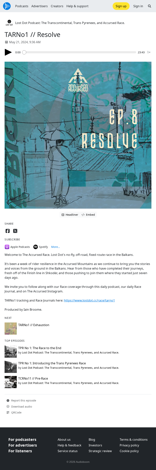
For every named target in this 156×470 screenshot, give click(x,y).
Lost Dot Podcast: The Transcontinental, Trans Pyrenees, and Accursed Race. (70, 23)
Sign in (138, 6)
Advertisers (39, 6)
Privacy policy (129, 445)
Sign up (121, 6)
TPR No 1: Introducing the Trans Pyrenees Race (52, 363)
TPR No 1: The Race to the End (39, 348)
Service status (68, 451)
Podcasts (21, 6)
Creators (57, 6)
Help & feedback (69, 445)
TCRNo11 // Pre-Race (33, 378)
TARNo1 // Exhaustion (33, 325)
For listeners (20, 450)
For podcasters (22, 439)
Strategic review (100, 451)
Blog (92, 439)
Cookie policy (129, 451)
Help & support (77, 6)
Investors (95, 445)
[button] (149, 6)
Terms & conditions (134, 439)
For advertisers (22, 445)
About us (64, 439)
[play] (8, 52)
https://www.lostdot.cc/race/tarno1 (89, 300)
